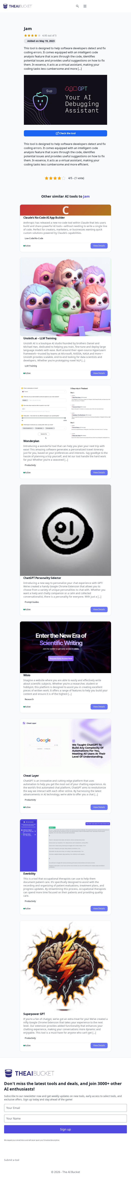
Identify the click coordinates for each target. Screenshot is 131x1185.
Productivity (30, 465)
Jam (28, 28)
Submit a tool (11, 1160)
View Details (99, 245)
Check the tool (67, 133)
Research (29, 699)
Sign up (65, 1129)
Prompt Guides (32, 602)
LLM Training (31, 365)
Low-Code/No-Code (34, 238)
